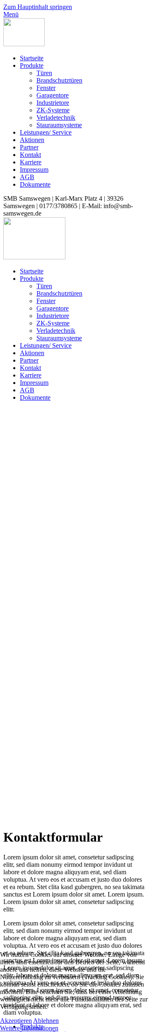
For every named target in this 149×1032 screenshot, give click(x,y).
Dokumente (35, 184)
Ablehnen (46, 1020)
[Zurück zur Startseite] (24, 43)
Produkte (31, 65)
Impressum (34, 169)
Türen (44, 72)
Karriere (30, 162)
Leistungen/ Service (46, 132)
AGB (27, 176)
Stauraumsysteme (59, 124)
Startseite (31, 58)
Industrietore (52, 102)
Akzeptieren (16, 1020)
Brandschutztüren (59, 80)
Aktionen (32, 139)
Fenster (45, 87)
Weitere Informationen (29, 1028)
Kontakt (30, 154)
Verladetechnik (55, 117)
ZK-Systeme (53, 110)
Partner (29, 147)
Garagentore (52, 95)
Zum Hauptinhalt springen (37, 6)
